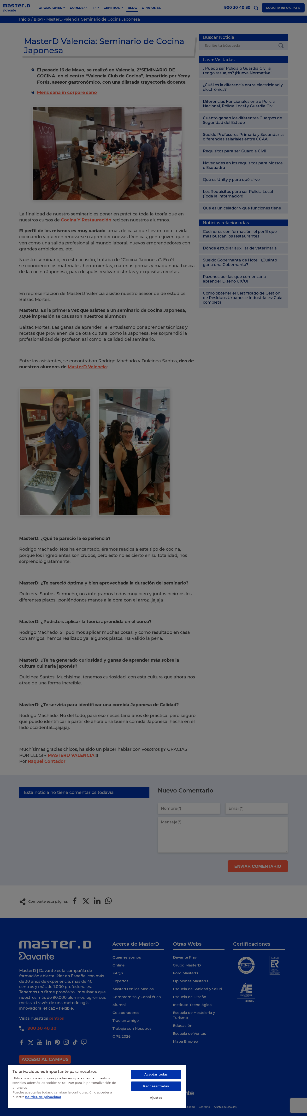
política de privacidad (43, 1097)
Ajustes (156, 1097)
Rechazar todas (156, 1086)
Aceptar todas (156, 1074)
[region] (97, 1086)
